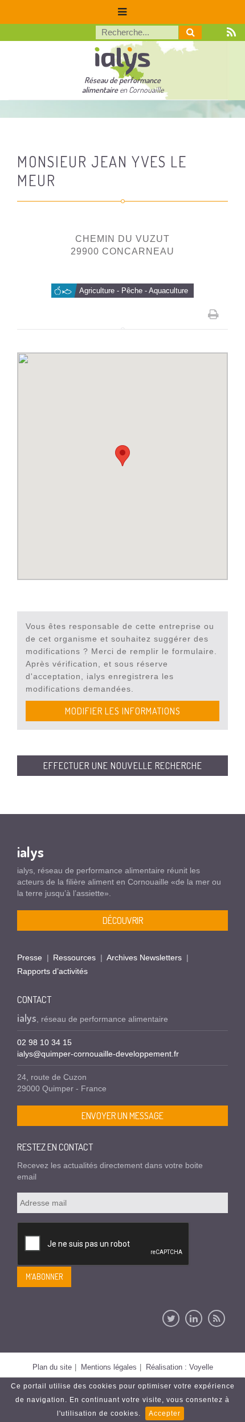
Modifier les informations (123, 711)
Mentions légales (109, 1367)
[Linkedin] (193, 1318)
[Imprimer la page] (213, 314)
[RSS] (216, 1318)
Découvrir (123, 920)
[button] (122, 456)
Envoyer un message (122, 1115)
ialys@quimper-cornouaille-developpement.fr (98, 1053)
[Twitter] (171, 1318)
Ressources (74, 957)
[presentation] (103, 1244)
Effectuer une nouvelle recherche (122, 765)
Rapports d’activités (52, 971)
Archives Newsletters (144, 957)
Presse (29, 957)
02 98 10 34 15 (44, 1042)
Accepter (165, 1413)
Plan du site (52, 1367)
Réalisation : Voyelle (179, 1367)
